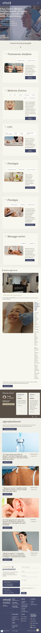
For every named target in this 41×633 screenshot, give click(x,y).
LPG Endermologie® (9, 133)
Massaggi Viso (23, 243)
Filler (10, 94)
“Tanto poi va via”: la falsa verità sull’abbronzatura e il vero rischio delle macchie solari (15, 489)
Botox (15, 94)
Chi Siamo (32, 601)
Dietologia (23, 608)
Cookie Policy (35, 630)
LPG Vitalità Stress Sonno (30, 133)
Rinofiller (33, 94)
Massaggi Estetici (24, 611)
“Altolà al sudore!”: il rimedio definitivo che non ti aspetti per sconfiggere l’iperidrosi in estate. (14, 555)
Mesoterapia (26, 94)
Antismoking (33, 519)
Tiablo (16, 630)
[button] (19, 411)
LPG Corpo (22, 133)
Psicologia (23, 609)
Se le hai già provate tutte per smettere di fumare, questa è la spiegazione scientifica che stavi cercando (14, 522)
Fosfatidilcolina (32, 97)
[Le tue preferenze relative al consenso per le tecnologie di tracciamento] (2, 631)
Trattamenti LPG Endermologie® (24, 606)
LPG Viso (16, 133)
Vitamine (25, 97)
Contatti (32, 602)
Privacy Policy (29, 630)
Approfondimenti (34, 604)
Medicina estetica (34, 454)
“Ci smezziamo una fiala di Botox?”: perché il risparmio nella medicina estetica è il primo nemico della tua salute (15, 456)
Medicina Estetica (24, 603)
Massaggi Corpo (32, 243)
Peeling (20, 94)
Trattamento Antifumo (23, 602)
